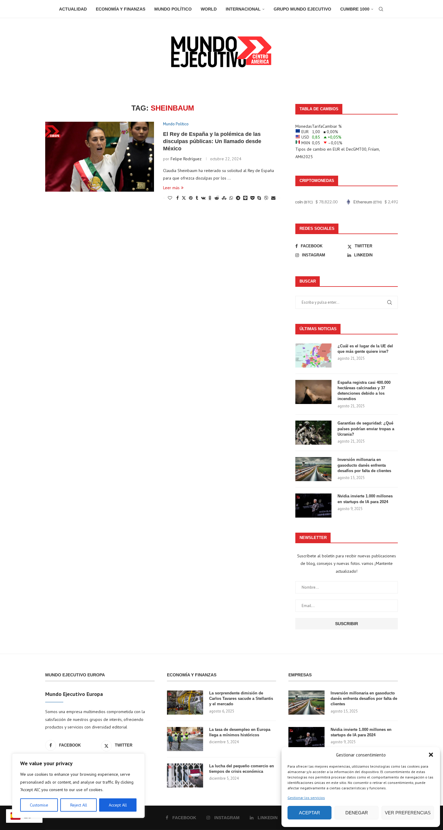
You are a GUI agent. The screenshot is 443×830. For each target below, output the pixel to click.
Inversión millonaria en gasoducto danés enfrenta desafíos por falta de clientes (364, 465)
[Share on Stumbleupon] (224, 198)
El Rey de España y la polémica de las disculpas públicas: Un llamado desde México (212, 141)
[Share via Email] (273, 198)
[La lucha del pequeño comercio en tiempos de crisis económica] (185, 775)
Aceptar (309, 812)
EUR (336, 149)
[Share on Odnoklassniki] (210, 198)
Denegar (356, 812)
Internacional (243, 9)
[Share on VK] (203, 198)
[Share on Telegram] (238, 198)
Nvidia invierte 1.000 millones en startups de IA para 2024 (365, 499)
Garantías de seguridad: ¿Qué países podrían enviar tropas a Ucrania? (366, 428)
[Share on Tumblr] (197, 198)
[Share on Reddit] (217, 198)
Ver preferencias (408, 812)
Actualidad (73, 9)
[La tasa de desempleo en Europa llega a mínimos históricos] (185, 739)
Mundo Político (173, 9)
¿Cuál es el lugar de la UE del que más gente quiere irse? (365, 349)
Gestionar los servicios (306, 797)
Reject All (78, 805)
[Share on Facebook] (177, 198)
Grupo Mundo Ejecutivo (302, 9)
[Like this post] (170, 198)
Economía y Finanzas (120, 9)
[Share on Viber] (266, 198)
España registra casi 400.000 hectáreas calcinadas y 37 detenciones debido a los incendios (364, 390)
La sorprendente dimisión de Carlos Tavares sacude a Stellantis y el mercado (241, 698)
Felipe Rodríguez (186, 158)
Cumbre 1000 (354, 9)
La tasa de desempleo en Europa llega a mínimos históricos (239, 732)
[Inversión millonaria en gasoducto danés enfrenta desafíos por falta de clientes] (313, 469)
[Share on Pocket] (252, 198)
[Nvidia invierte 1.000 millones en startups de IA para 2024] (313, 505)
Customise (39, 805)
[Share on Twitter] (184, 198)
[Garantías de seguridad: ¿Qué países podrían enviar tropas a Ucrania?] (313, 433)
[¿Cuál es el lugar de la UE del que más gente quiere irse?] (313, 355)
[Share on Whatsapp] (231, 198)
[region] (78, 785)
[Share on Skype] (259, 198)
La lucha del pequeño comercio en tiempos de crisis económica (241, 769)
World (209, 9)
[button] (431, 755)
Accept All (118, 805)
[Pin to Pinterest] (191, 198)
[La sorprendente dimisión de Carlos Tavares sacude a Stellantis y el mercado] (185, 703)
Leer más (171, 187)
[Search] (381, 9)
